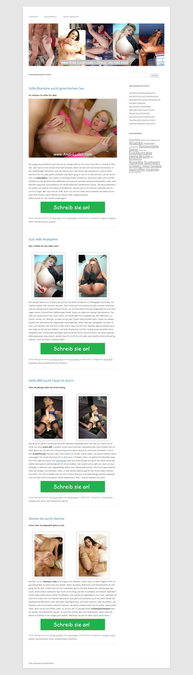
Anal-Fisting (107, 497)
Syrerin (131, 172)
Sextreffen (72, 638)
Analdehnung (34, 500)
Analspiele (33, 362)
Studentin (63, 362)
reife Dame (61, 460)
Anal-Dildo (108, 359)
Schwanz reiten (139, 166)
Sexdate (52, 221)
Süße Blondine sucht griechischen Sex (56, 88)
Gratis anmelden (71, 17)
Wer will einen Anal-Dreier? (140, 106)
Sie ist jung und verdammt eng (142, 116)
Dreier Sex (142, 150)
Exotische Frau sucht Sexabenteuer (144, 96)
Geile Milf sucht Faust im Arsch (51, 380)
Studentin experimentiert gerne (142, 92)
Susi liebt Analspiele (43, 239)
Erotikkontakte (61, 638)
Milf (48, 500)
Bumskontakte (41, 638)
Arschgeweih (133, 147)
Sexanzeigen (72, 218)
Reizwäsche (55, 500)
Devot (104, 218)
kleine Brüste (139, 156)
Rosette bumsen (41, 221)
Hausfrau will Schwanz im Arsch (142, 120)
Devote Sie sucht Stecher (47, 518)
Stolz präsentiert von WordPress (41, 663)
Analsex (106, 635)
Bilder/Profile (50, 17)
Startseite (33, 17)
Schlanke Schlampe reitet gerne (142, 123)
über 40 (64, 500)
